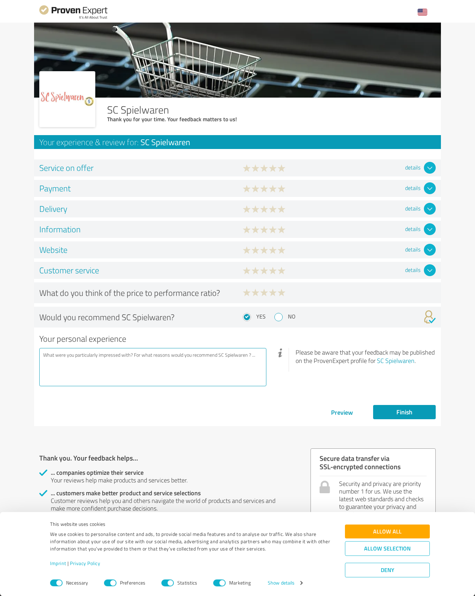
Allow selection (387, 549)
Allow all (387, 532)
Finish (404, 411)
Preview (342, 412)
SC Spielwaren (395, 360)
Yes (261, 316)
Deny (387, 570)
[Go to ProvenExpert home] (73, 18)
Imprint (58, 563)
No (292, 316)
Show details (281, 583)
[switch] (110, 582)
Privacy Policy (85, 563)
